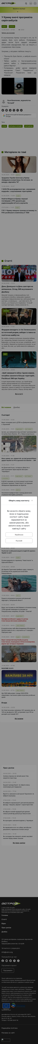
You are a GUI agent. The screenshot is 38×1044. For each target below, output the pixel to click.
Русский (19, 541)
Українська (19, 535)
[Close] (32, 500)
